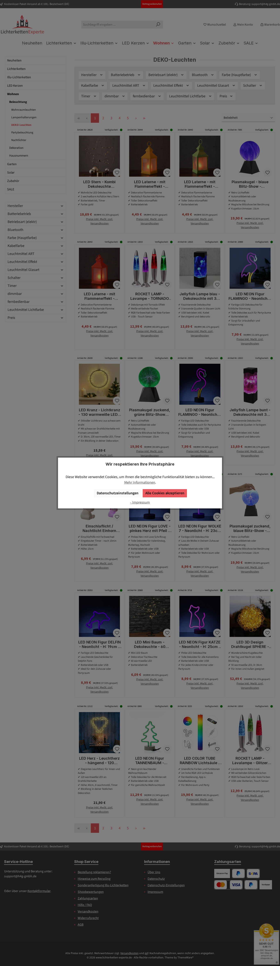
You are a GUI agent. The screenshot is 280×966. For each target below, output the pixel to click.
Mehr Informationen (139, 482)
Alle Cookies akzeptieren (164, 493)
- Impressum (140, 502)
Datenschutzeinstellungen (117, 493)
